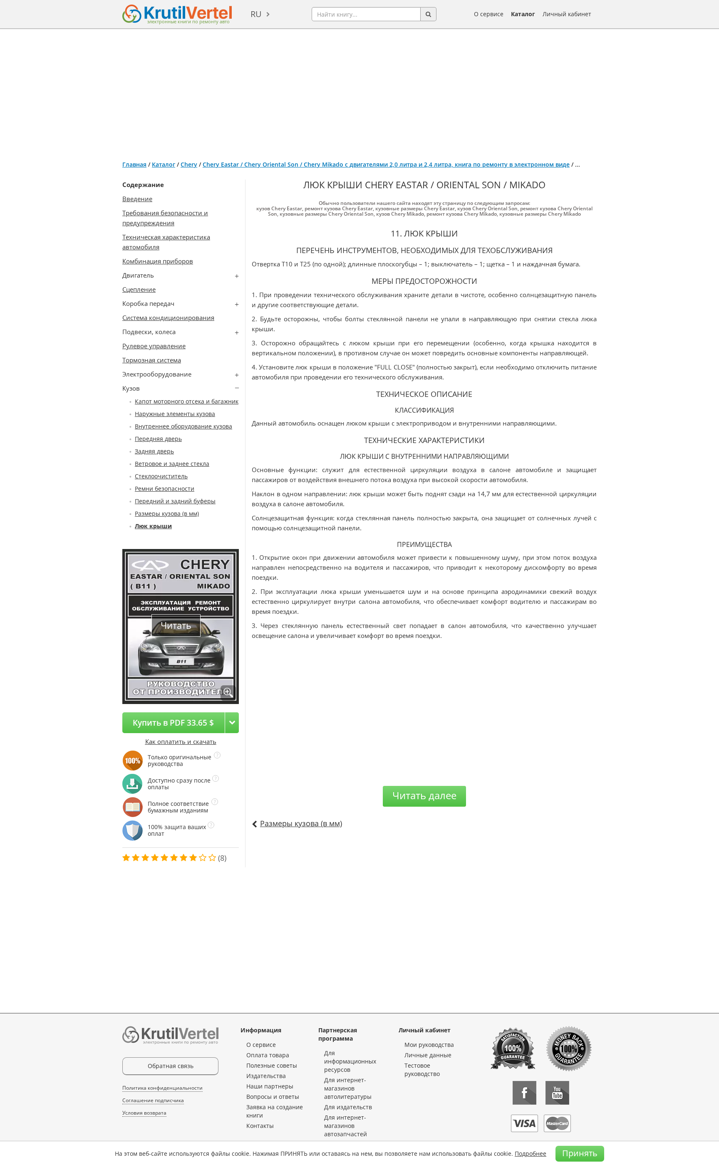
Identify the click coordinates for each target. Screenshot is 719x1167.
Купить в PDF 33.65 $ (173, 722)
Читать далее (424, 795)
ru (256, 14)
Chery (189, 164)
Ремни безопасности (164, 488)
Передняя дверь (158, 439)
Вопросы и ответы (272, 1097)
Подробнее (530, 1153)
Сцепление (139, 289)
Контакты (260, 1126)
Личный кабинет (567, 14)
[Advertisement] (359, 91)
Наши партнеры (269, 1086)
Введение (137, 198)
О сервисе (488, 14)
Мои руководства (429, 1045)
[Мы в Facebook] (524, 1093)
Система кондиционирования (168, 317)
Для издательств (348, 1107)
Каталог (523, 14)
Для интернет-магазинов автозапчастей (345, 1125)
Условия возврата (144, 1112)
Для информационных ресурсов (350, 1061)
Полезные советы (271, 1065)
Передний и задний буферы (175, 501)
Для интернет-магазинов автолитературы (348, 1088)
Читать (176, 625)
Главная (134, 164)
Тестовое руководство (422, 1069)
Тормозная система (151, 360)
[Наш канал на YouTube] (557, 1093)
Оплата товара (267, 1055)
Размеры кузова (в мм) (167, 513)
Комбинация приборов (157, 261)
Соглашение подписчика (153, 1100)
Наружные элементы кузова (175, 414)
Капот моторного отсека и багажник (186, 401)
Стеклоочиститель (161, 476)
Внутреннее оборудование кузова (183, 426)
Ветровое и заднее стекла (172, 464)
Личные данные (427, 1055)
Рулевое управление (154, 346)
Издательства (266, 1076)
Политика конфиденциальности (162, 1087)
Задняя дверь (154, 451)
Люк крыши (153, 526)
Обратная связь (170, 1066)
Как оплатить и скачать (180, 741)
